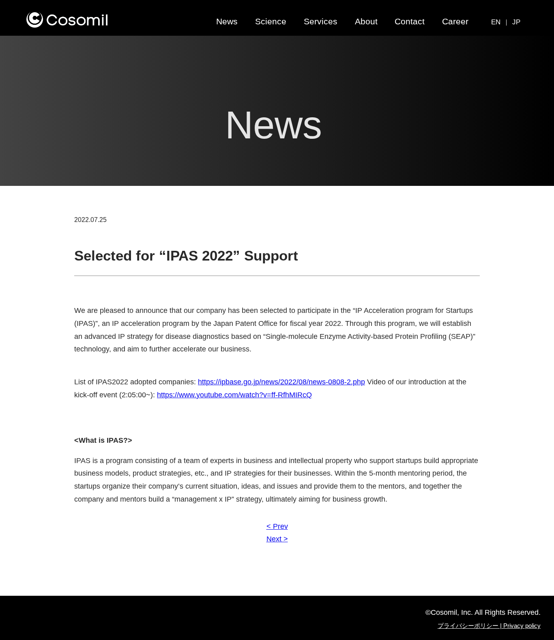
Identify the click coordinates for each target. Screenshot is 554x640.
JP (516, 22)
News (227, 21)
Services (320, 21)
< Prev (277, 526)
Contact (410, 21)
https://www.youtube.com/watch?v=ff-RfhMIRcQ (234, 395)
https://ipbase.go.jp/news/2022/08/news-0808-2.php (281, 382)
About (366, 21)
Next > (277, 539)
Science (270, 21)
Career (455, 21)
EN (495, 22)
